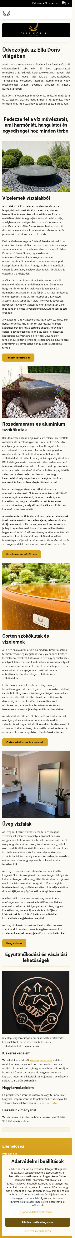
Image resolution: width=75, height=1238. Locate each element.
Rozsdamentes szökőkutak (21, 554)
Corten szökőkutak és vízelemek (25, 742)
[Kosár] (58, 13)
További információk (18, 357)
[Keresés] (49, 13)
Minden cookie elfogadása (37, 1222)
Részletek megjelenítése (38, 1231)
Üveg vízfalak (14, 943)
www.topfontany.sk (41, 1060)
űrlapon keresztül (47, 1103)
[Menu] (67, 13)
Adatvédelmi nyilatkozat (37, 1212)
